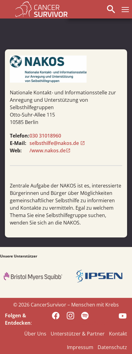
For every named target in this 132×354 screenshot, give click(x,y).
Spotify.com (96, 323)
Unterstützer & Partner (78, 333)
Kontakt (118, 333)
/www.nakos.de (47, 150)
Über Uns (35, 333)
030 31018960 (45, 135)
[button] (124, 9)
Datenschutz (112, 347)
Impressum (80, 347)
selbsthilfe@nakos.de (54, 143)
